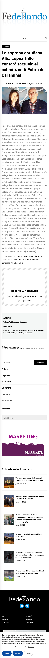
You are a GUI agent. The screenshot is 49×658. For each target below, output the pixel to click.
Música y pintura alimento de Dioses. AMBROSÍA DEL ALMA (30, 497)
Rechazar (18, 653)
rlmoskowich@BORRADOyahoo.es (26, 296)
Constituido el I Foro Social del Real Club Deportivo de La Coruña (29, 572)
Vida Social (7, 400)
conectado (20, 348)
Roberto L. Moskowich (16, 83)
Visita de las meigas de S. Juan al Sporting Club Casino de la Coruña (29, 479)
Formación (6, 381)
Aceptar (6, 653)
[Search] (46, 38)
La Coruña (6, 46)
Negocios (6, 394)
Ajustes (31, 647)
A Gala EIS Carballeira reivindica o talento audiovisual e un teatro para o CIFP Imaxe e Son (29, 554)
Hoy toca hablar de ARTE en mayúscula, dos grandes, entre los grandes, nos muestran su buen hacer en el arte (29, 518)
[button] (24, 38)
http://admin (26, 300)
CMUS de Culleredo (22, 259)
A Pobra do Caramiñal (27, 256)
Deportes (6, 375)
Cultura (5, 369)
